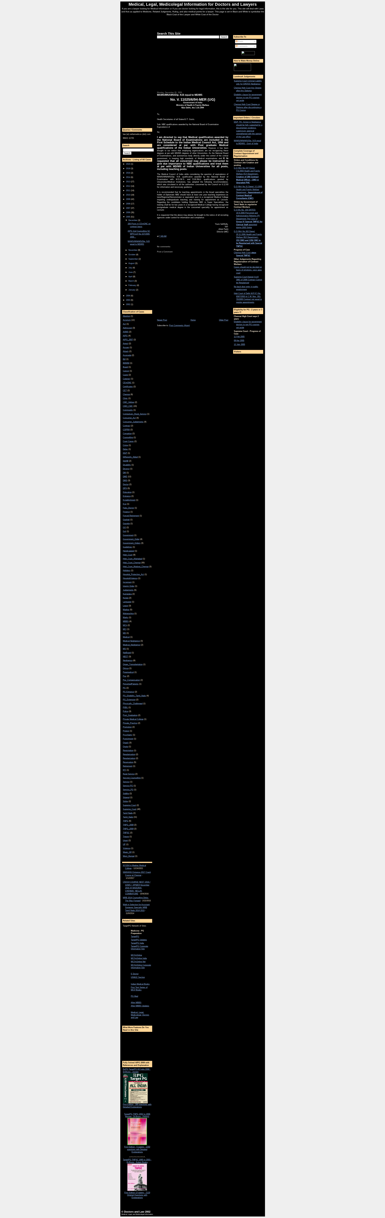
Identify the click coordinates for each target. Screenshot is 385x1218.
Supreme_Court (129, 809)
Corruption (127, 433)
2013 (128, 181)
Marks (125, 617)
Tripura (126, 836)
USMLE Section (138, 977)
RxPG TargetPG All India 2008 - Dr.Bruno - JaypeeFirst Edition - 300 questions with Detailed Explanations (137, 1088)
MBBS (126, 621)
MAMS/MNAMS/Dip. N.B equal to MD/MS (179, 94)
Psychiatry (127, 735)
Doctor (126, 484)
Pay (124, 676)
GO (124, 527)
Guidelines (127, 547)
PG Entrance (128, 692)
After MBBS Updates (140, 1006)
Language (127, 602)
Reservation (128, 762)
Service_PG (128, 789)
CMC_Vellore (128, 402)
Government (128, 535)
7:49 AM (162, 236)
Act (124, 324)
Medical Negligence (131, 641)
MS (124, 649)
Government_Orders (131, 543)
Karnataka (127, 594)
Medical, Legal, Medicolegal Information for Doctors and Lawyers (193, 4)
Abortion (126, 316)
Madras (126, 609)
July (130, 268)
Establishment (129, 500)
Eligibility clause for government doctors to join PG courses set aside (248, 97)
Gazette (126, 523)
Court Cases (128, 441)
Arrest (125, 343)
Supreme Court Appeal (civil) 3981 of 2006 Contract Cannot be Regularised (248, 280)
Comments (242, 46)
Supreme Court (129, 805)
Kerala (125, 598)
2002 (128, 304)
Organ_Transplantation (133, 664)
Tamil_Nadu (128, 817)
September (133, 259)
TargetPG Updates (139, 940)
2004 (128, 296)
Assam (126, 347)
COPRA (126, 429)
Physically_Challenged (133, 703)
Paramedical (128, 672)
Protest (126, 731)
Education (127, 492)
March (131, 281)
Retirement (127, 766)
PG (124, 688)
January (132, 290)
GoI (124, 531)
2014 (128, 177)
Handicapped (128, 551)
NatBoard (127, 653)
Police (125, 711)
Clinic (125, 398)
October (132, 254)
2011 (128, 190)
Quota (125, 746)
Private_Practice (130, 723)
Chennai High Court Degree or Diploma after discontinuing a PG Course (247, 107)
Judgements (128, 590)
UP (124, 844)
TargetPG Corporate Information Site (139, 947)
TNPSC (126, 833)
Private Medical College (133, 719)
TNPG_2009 (128, 829)
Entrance (127, 496)
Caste (125, 375)
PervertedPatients (131, 684)
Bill (124, 359)
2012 (128, 186)
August (131, 263)
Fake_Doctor (128, 508)
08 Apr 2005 (239, 340)
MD (124, 633)
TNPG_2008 (128, 825)
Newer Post (162, 320)
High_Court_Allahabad (132, 559)
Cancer (126, 371)
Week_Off (127, 852)
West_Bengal (128, 856)
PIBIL (125, 707)
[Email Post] (167, 236)
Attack (126, 351)
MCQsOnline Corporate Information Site (141, 966)
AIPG (125, 336)
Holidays (126, 570)
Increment (127, 582)
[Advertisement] (192, 23)
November (133, 250)
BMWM (126, 363)
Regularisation (129, 754)
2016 (128, 173)
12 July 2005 (239, 344)
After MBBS (136, 1002)
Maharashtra (128, 613)
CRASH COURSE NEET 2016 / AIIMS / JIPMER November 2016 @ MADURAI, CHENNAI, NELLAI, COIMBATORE (136, 888)
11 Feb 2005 (239, 336)
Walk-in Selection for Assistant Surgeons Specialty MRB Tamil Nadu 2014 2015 (136, 907)
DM (124, 473)
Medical (126, 637)
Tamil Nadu (128, 813)
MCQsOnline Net (138, 961)
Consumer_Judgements (133, 422)
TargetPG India (137, 943)
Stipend (126, 797)
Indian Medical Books (140, 984)
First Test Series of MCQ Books (139, 988)
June (130, 272)
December (133, 220)
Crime (125, 445)
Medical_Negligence (131, 645)
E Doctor (135, 974)
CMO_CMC (128, 406)
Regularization (129, 758)
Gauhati (126, 519)
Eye (124, 504)
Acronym (127, 320)
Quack (126, 743)
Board (125, 367)
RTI (124, 770)
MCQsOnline (136, 955)
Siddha (126, 793)
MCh (125, 625)
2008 (128, 204)
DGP (125, 453)
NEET (125, 656)
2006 (128, 212)
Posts (240, 41)
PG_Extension (129, 699)
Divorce (126, 469)
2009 (128, 199)
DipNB (125, 461)
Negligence (127, 660)
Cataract (126, 379)
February (132, 285)
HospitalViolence (130, 578)
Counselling (128, 437)
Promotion (127, 727)
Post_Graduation (130, 715)
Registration (128, 750)
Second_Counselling (132, 778)
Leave (125, 606)
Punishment (128, 739)
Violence (126, 848)
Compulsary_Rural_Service (134, 414)
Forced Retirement (131, 516)
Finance (126, 512)
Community (128, 410)
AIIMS (125, 332)
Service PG (128, 786)
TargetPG (135, 936)
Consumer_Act (129, 418)
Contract (126, 426)
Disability (127, 465)
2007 (128, 208)
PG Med (134, 996)
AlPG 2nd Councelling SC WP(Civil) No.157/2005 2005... (139, 234)
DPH (125, 488)
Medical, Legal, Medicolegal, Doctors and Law (140, 1015)
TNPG (125, 821)
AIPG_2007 (128, 339)
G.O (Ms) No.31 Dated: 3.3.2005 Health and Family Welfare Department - (248, 192)
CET (125, 390)
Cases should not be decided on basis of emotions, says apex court (248, 270)
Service (126, 782)
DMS (125, 480)
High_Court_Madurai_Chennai (136, 566)
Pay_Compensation (131, 680)
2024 (128, 164)
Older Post (223, 320)
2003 (128, 300)
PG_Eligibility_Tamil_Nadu (134, 696)
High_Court (127, 555)
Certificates (128, 386)
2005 (128, 217)
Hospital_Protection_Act (133, 574)
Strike (125, 801)
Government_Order (131, 539)
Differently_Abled (130, 457)
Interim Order (128, 586)
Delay (125, 449)
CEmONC (127, 383)
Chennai (126, 394)
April (130, 276)
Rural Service (129, 774)
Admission (127, 328)
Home (193, 320)
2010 (128, 195)
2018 (128, 168)
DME (125, 476)
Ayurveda (127, 355)
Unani (125, 840)
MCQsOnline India (139, 958)
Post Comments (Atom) (179, 325)
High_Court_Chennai (132, 563)
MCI (124, 629)
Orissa (126, 668)
